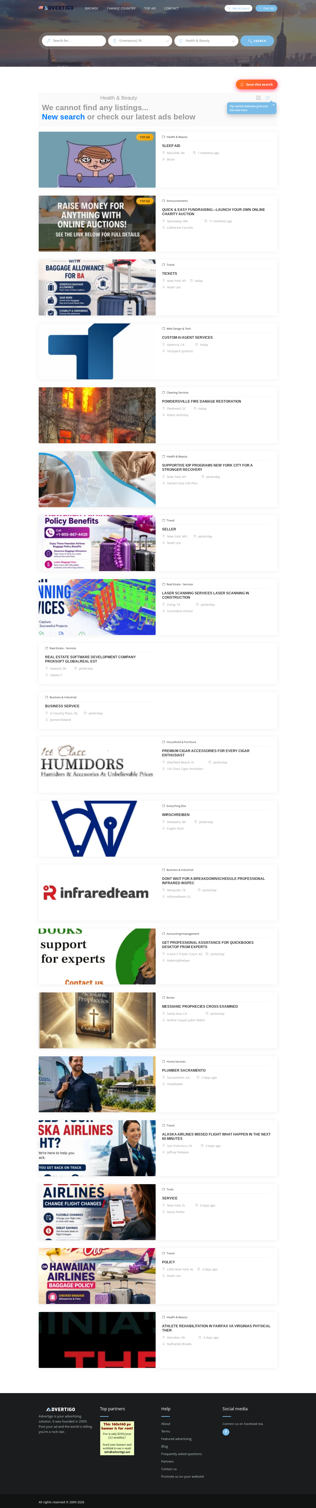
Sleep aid (171, 146)
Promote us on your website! (182, 1476)
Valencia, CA (175, 345)
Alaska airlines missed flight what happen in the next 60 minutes (216, 1136)
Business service (62, 706)
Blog (164, 1446)
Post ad (268, 8)
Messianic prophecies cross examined (200, 1006)
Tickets (169, 273)
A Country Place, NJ (63, 713)
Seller (169, 529)
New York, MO (176, 536)
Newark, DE (57, 668)
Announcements (177, 201)
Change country (121, 8)
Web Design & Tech (178, 329)
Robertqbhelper (178, 960)
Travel (170, 265)
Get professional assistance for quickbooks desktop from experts (208, 945)
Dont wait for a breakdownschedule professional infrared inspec (213, 881)
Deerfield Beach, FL (180, 762)
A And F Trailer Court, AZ (184, 954)
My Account (240, 8)
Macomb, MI (175, 153)
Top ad (150, 8)
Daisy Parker (175, 1212)
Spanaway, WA (177, 221)
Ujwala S (55, 675)
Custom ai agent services (187, 337)
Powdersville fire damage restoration (201, 401)
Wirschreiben (176, 815)
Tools (169, 1189)
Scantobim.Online (179, 611)
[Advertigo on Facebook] (225, 1432)
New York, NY (176, 281)
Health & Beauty (176, 137)
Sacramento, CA (178, 1077)
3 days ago (213, 1146)
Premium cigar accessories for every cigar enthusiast (206, 753)
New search (63, 116)
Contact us (169, 1469)
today (198, 281)
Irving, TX (173, 605)
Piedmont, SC (176, 408)
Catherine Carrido (179, 228)
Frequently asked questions (181, 1454)
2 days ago (209, 1077)
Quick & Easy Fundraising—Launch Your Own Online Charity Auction (213, 212)
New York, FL (175, 1205)
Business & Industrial (62, 697)
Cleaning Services (177, 392)
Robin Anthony (177, 415)
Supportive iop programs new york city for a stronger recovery (207, 467)
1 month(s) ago (208, 153)
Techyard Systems (179, 351)
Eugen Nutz (175, 828)
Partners (167, 1461)
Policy (168, 1262)
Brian (170, 159)
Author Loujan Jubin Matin (185, 1020)
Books (170, 998)
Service (170, 1198)
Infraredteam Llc (178, 897)
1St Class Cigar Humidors (184, 769)
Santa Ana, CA (176, 1014)
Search (259, 41)
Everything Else (176, 806)
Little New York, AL (179, 1269)
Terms (165, 1431)
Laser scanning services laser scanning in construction (205, 595)
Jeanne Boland (60, 720)
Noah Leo (173, 287)
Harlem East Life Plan (182, 483)
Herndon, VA (175, 1337)
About (165, 1423)
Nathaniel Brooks (179, 1344)
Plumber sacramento (184, 1070)
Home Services (176, 1061)
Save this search (259, 84)
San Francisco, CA (179, 1146)
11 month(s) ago (220, 221)
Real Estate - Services (179, 584)
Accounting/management (182, 934)
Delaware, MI (176, 822)
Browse (91, 8)
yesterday (212, 477)
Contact (171, 8)
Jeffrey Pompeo (177, 1152)
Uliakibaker (174, 1084)
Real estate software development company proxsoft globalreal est (90, 659)
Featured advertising (176, 1439)
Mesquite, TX (176, 890)
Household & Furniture (181, 742)
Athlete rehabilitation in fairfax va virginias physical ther (216, 1328)
